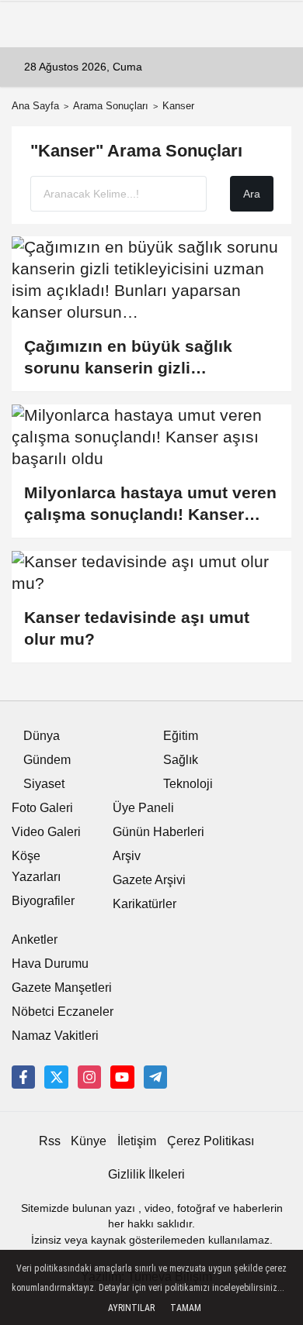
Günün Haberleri (158, 831)
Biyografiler (43, 900)
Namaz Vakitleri (55, 1035)
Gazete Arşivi (149, 879)
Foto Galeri (42, 807)
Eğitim (180, 735)
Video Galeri (46, 831)
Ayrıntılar (131, 1308)
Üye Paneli (143, 807)
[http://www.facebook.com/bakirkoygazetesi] (23, 1077)
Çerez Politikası (210, 1141)
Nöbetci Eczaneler (62, 1011)
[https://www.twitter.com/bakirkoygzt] (56, 1077)
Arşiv (127, 855)
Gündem (47, 759)
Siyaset (43, 783)
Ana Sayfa (35, 106)
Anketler (34, 939)
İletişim (136, 1141)
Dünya (41, 735)
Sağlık (180, 759)
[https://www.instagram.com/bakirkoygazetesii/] (89, 1077)
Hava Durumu (50, 963)
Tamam (185, 1308)
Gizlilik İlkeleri (146, 1174)
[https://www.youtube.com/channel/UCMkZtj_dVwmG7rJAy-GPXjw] (122, 1077)
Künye (88, 1141)
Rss (50, 1141)
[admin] (155, 1077)
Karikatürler (144, 903)
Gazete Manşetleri (62, 987)
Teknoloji (188, 783)
